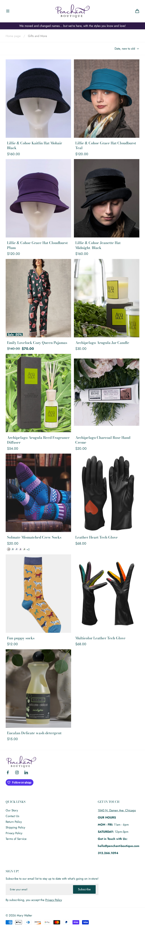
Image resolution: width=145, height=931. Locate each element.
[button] (8, 11)
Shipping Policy (15, 827)
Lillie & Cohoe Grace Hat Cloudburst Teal (105, 145)
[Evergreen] (12, 549)
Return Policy (14, 822)
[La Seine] (20, 549)
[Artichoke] (8, 549)
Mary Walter (24, 915)
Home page (13, 36)
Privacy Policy (14, 833)
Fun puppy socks (20, 638)
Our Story (12, 810)
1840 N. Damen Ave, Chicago (117, 810)
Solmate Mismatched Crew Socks (34, 537)
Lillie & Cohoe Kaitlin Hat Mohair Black (34, 145)
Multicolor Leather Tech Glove (100, 638)
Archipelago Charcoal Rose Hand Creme (102, 440)
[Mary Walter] (72, 11)
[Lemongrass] (24, 549)
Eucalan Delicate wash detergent (34, 733)
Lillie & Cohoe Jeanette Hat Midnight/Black (98, 245)
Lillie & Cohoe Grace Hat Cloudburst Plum (37, 245)
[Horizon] (16, 549)
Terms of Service (16, 839)
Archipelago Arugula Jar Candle (102, 342)
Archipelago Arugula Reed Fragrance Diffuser (38, 440)
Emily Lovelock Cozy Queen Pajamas (37, 342)
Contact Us (12, 816)
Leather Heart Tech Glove (96, 537)
